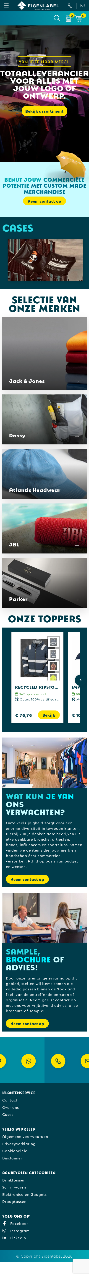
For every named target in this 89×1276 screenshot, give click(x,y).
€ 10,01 (79, 715)
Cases (7, 1114)
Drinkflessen (14, 1179)
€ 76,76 (23, 715)
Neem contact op (27, 879)
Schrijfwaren (14, 1186)
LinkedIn (17, 1237)
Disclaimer (12, 1157)
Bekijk (48, 715)
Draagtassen (14, 1201)
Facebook (19, 1223)
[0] (68, 18)
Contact (10, 1099)
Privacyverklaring (19, 1143)
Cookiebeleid (15, 1150)
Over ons (10, 1107)
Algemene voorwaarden (25, 1136)
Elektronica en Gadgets (24, 1194)
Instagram (19, 1230)
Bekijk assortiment (44, 111)
